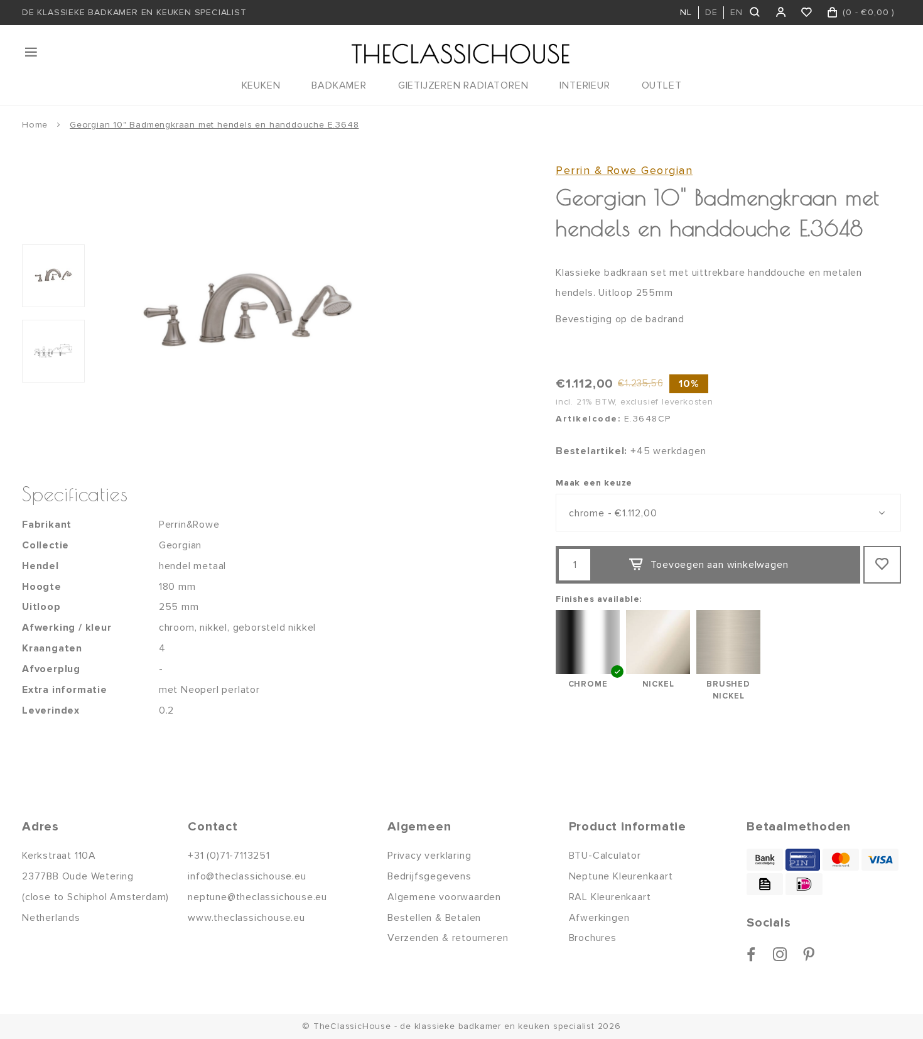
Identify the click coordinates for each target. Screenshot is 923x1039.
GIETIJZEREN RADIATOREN (463, 85)
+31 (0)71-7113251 (229, 855)
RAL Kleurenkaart (610, 897)
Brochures (593, 938)
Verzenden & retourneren (447, 938)
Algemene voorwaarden (444, 897)
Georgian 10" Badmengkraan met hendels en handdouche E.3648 (214, 124)
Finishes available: (599, 599)
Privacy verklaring (429, 855)
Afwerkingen (599, 917)
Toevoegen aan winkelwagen (719, 564)
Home (35, 124)
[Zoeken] (756, 12)
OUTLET (662, 85)
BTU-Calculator (605, 855)
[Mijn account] (781, 12)
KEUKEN (261, 85)
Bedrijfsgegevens (429, 876)
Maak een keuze (594, 482)
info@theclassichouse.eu (247, 876)
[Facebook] (751, 954)
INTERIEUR (584, 85)
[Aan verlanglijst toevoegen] (882, 565)
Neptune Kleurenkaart (621, 876)
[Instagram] (780, 954)
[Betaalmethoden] (765, 860)
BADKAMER (338, 85)
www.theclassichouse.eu (246, 917)
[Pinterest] (809, 954)
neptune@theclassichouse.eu (257, 897)
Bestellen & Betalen (434, 917)
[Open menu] (32, 52)
